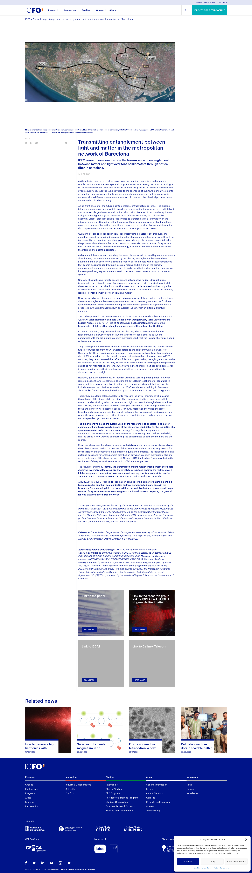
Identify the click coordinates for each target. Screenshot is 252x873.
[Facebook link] (26, 863)
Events (199, 3)
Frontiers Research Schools (120, 806)
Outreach (101, 10)
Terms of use (225, 868)
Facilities (29, 802)
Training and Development (120, 810)
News (189, 784)
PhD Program (113, 793)
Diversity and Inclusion (158, 802)
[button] (246, 839)
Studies (86, 10)
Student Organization (117, 802)
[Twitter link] (34, 863)
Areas (28, 797)
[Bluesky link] (69, 863)
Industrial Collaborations (78, 784)
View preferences (236, 861)
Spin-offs (70, 789)
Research (53, 10)
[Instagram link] (60, 863)
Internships (112, 784)
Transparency (153, 810)
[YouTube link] (51, 863)
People (149, 789)
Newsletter (192, 793)
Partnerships (31, 806)
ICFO (27, 19)
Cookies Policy (200, 868)
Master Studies (114, 789)
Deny (212, 861)
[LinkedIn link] (42, 863)
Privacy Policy (213, 868)
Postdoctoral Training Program (122, 797)
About (112, 10)
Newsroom (209, 3)
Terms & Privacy (67, 869)
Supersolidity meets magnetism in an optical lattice (91, 748)
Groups (29, 784)
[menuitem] (219, 3)
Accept (188, 861)
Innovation (70, 10)
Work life (150, 797)
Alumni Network (154, 793)
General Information (156, 784)
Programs (30, 793)
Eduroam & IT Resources (85, 869)
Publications (31, 789)
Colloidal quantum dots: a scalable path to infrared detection (197, 748)
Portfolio (69, 793)
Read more (89, 629)
